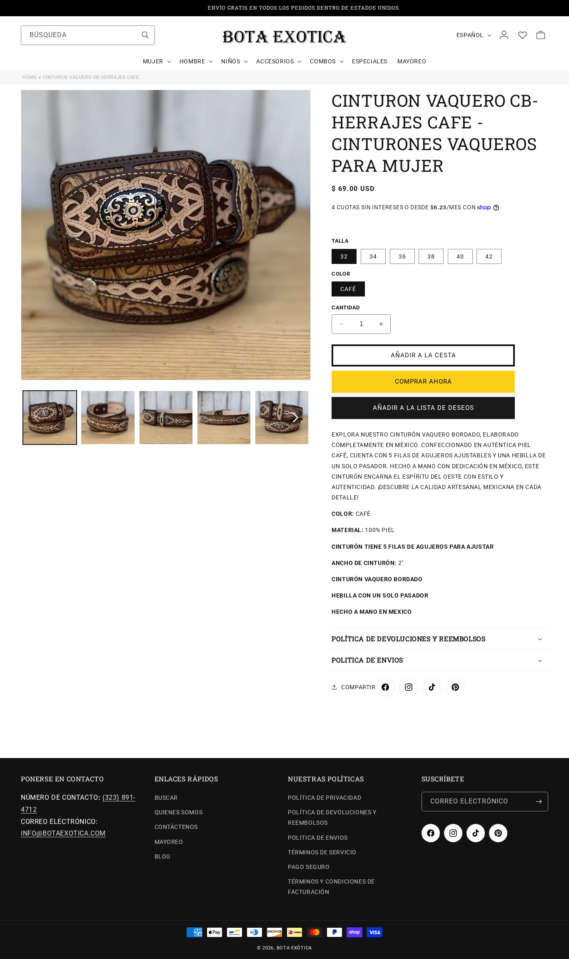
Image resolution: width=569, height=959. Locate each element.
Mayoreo (169, 841)
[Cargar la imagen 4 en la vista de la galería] (224, 417)
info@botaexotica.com (63, 833)
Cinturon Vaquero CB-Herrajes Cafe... (93, 77)
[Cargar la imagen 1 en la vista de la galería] (50, 417)
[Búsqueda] (145, 35)
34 (373, 256)
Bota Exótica (294, 948)
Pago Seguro (309, 867)
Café (348, 289)
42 (489, 256)
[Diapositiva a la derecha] (295, 417)
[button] (156, 61)
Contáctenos (176, 826)
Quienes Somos (179, 812)
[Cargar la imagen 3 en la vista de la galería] (166, 417)
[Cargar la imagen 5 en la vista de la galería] (282, 417)
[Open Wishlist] (522, 35)
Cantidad (345, 307)
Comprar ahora (423, 381)
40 (460, 256)
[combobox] (88, 35)
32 (344, 256)
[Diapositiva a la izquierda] (36, 417)
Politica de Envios (318, 837)
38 (431, 256)
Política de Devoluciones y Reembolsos (332, 817)
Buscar (166, 797)
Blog (163, 856)
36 (402, 256)
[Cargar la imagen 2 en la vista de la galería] (108, 417)
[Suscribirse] (538, 801)
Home (29, 77)
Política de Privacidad (324, 797)
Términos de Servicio (322, 852)
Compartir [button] (358, 687)
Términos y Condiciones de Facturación (331, 886)
